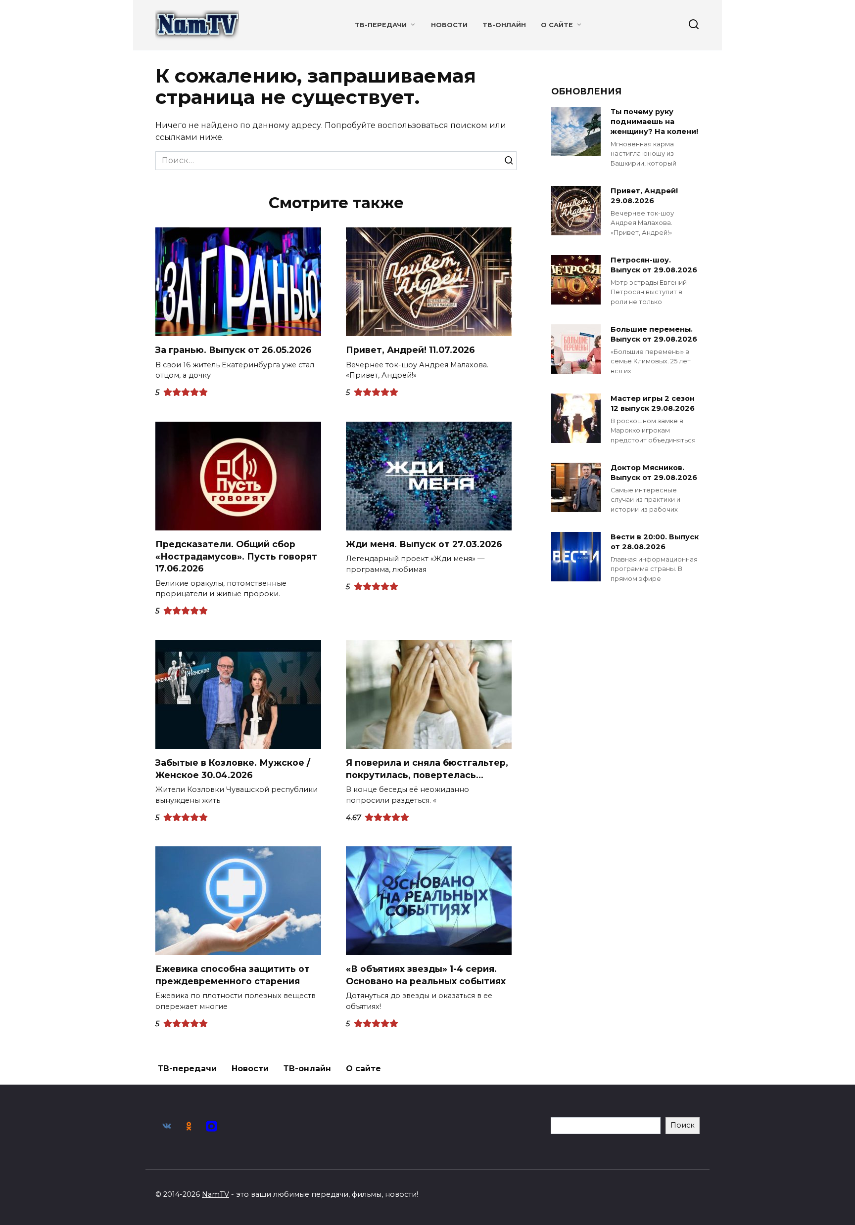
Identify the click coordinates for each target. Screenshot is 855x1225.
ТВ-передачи (381, 25)
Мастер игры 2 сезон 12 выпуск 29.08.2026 (653, 403)
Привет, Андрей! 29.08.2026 (644, 195)
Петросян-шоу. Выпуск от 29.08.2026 (654, 265)
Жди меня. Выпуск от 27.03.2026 (424, 544)
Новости (449, 25)
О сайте (557, 25)
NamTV (215, 1194)
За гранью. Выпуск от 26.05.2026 (233, 350)
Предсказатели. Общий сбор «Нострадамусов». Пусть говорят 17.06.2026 (236, 556)
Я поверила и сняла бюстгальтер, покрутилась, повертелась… (427, 768)
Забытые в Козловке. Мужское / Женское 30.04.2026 (232, 768)
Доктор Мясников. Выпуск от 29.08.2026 (654, 472)
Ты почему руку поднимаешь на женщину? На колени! (654, 121)
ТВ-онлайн (504, 25)
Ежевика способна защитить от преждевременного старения (232, 974)
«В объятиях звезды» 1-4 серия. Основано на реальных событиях (426, 974)
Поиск (682, 1125)
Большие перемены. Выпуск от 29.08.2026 (654, 334)
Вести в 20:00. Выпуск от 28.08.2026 (655, 541)
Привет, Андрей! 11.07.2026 (410, 350)
